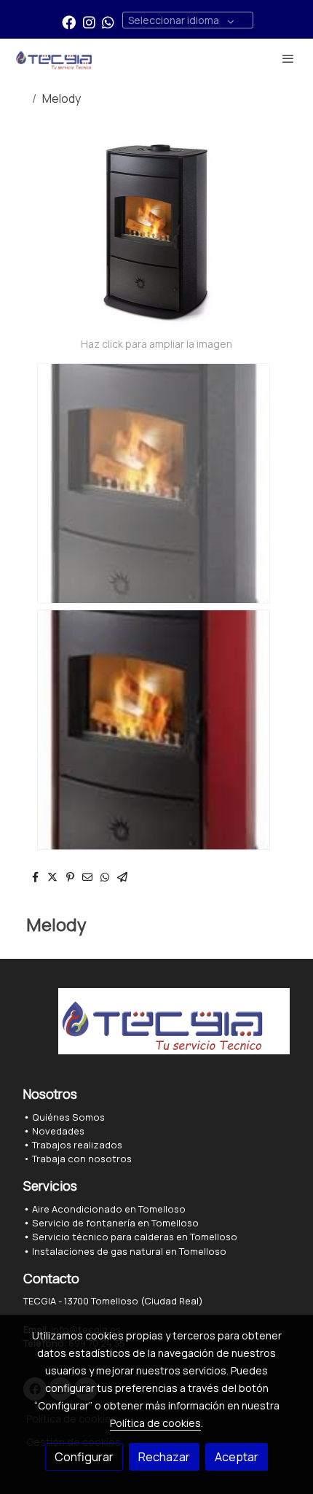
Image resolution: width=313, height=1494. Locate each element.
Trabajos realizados (77, 1144)
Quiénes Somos (68, 1117)
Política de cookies (155, 1423)
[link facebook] (69, 21)
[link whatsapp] (108, 21)
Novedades (58, 1130)
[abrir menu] (288, 58)
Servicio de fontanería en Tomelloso (115, 1222)
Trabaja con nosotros (82, 1158)
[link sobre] (156, 1030)
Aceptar (236, 1457)
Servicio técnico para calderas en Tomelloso (134, 1236)
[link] (58, 58)
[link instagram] (89, 21)
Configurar (84, 1457)
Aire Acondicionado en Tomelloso (108, 1208)
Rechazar (164, 1457)
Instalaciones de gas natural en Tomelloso (129, 1251)
